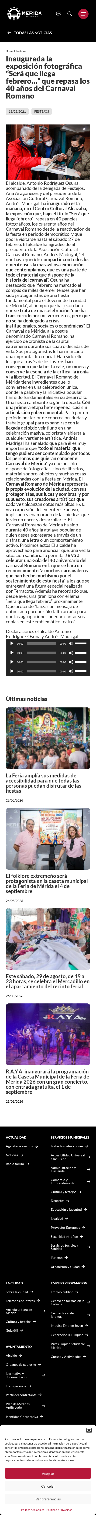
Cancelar (48, 1486)
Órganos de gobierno (21, 1364)
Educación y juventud (66, 1209)
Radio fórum (15, 1163)
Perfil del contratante (21, 1395)
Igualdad (57, 1218)
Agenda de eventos (19, 1146)
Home (9, 51)
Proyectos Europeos (65, 1227)
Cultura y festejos (18, 1321)
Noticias (21, 51)
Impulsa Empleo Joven (67, 1325)
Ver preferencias (48, 1499)
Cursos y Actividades (66, 1356)
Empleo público (62, 1292)
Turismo (57, 1257)
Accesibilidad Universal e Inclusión (68, 1157)
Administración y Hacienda (63, 1169)
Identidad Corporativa (22, 1416)
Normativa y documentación (17, 1375)
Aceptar (48, 1473)
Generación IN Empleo (67, 1335)
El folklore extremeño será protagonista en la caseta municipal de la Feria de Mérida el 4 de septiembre (47, 883)
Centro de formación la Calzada (67, 1302)
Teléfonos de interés (20, 1300)
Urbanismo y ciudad (65, 1266)
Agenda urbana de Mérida (19, 1311)
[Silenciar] (71, 643)
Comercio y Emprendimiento (63, 1181)
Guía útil (12, 1330)
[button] (89, 1430)
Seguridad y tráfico (64, 1236)
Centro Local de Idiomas (62, 1314)
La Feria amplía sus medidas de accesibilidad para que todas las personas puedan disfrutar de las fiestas (43, 783)
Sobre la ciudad (17, 1292)
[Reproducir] (12, 643)
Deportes (57, 1200)
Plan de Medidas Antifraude (18, 1405)
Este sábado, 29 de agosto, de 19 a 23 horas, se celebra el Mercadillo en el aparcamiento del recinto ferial (48, 981)
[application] (48, 643)
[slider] (81, 643)
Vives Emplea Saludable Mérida (68, 1345)
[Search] (69, 13)
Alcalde (11, 1355)
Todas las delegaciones (67, 1146)
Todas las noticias (33, 32)
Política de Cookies (32, 1510)
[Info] (58, 14)
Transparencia (16, 1386)
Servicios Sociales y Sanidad (65, 1247)
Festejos (41, 111)
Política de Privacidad (59, 1510)
